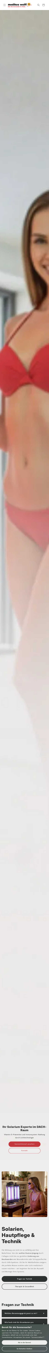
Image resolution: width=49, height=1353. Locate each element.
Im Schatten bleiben (24, 1349)
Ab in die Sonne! (24, 1342)
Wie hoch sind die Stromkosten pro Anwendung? (24, 1323)
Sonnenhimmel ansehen (25, 1144)
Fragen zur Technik (24, 1279)
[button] (4, 5)
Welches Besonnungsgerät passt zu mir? (24, 1313)
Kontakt (24, 1151)
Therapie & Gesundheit (24, 1287)
